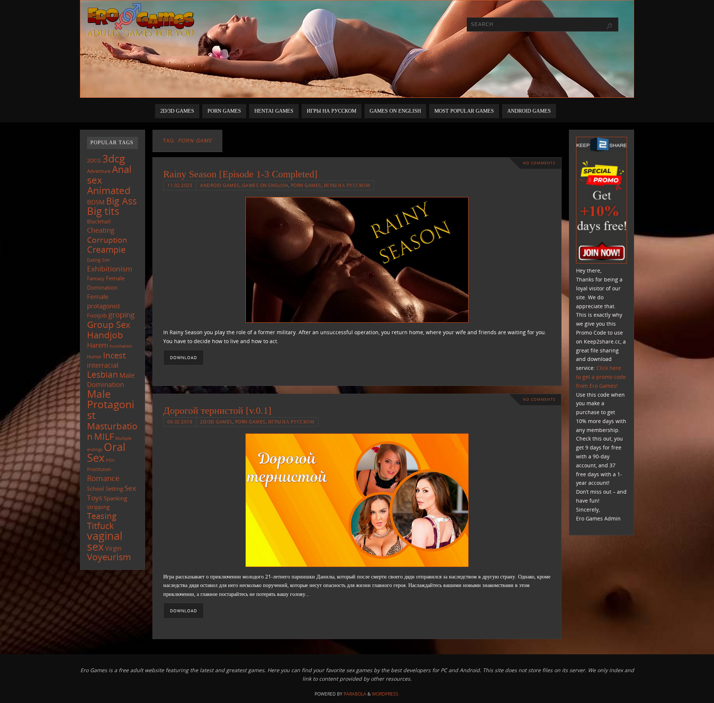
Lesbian (102, 374)
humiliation (121, 346)
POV (110, 460)
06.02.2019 (179, 422)
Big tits (103, 211)
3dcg (113, 158)
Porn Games (306, 185)
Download (183, 357)
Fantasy (95, 278)
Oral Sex (106, 452)
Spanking (115, 498)
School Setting (105, 488)
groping (121, 314)
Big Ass (121, 201)
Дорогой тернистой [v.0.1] (217, 410)
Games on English (265, 185)
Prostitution (99, 469)
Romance (103, 478)
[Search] (609, 26)
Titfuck (100, 526)
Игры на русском (347, 185)
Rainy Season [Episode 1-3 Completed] (240, 174)
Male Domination (111, 380)
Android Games (219, 185)
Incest (114, 355)
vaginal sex (104, 541)
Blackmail (99, 221)
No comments (539, 163)
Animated (109, 190)
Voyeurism (109, 557)
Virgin (113, 548)
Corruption (107, 239)
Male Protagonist (110, 404)
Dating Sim (98, 260)
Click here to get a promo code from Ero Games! (601, 376)
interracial (103, 365)
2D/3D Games (216, 422)
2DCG (94, 160)
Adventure (98, 171)
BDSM (95, 202)
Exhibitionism (109, 268)
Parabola (355, 694)
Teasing (101, 515)
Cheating (101, 230)
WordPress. (385, 694)
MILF (104, 436)
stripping (98, 506)
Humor (94, 356)
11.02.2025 (179, 185)
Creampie (106, 249)
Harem (97, 345)
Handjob (105, 335)
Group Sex (109, 324)
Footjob (97, 315)
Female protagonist (103, 301)
